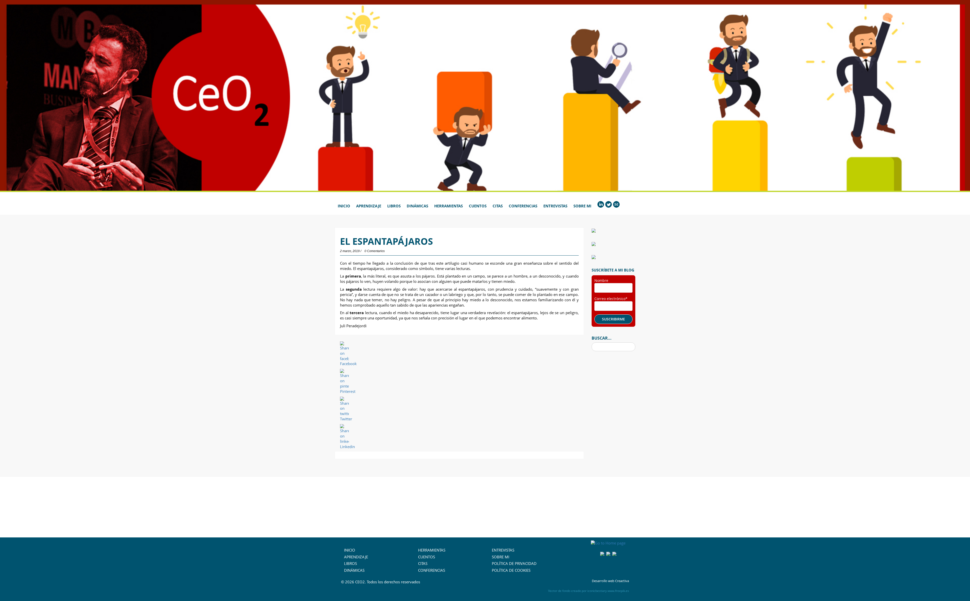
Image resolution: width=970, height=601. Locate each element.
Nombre (601, 280)
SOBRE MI (500, 556)
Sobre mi (582, 205)
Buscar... (602, 338)
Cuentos (478, 205)
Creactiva (622, 581)
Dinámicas (417, 205)
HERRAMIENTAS (431, 550)
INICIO (349, 550)
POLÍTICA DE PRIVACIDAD (514, 563)
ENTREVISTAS (503, 550)
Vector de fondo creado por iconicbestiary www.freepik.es (588, 591)
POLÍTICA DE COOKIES (511, 570)
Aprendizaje (368, 205)
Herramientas (448, 205)
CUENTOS (426, 556)
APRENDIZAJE (356, 556)
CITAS (422, 563)
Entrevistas (555, 205)
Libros (394, 205)
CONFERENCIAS (431, 570)
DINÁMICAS (354, 570)
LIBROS (350, 563)
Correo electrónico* (610, 298)
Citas (498, 205)
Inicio (344, 205)
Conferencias (523, 205)
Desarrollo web (603, 581)
